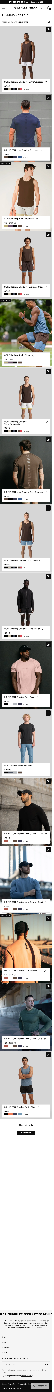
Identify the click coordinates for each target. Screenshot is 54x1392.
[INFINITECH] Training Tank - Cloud (20, 1107)
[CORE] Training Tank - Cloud (17, 355)
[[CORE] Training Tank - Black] (15, 226)
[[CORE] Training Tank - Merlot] (10, 226)
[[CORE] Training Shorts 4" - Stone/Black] (10, 89)
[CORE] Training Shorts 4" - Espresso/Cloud (23, 287)
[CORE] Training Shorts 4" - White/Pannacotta (16, 423)
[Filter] (49, 22)
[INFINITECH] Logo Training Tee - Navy (21, 150)
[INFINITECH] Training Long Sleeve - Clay (23, 970)
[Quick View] (48, 29)
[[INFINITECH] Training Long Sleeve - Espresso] (15, 841)
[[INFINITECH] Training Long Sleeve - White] (10, 841)
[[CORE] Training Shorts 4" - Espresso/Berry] (20, 89)
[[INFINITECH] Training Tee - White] (10, 704)
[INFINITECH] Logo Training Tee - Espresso (23, 492)
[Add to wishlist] (46, 82)
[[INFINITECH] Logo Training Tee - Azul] (20, 157)
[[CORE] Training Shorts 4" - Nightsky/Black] (15, 89)
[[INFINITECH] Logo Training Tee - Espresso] (6, 157)
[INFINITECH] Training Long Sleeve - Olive (23, 1039)
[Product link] (26, 60)
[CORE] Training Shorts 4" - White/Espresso (23, 82)
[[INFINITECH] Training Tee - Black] (6, 704)
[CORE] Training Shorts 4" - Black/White (22, 629)
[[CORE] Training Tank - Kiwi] (6, 226)
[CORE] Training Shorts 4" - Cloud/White (22, 560)
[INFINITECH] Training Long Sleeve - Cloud (23, 902)
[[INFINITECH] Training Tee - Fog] (15, 704)
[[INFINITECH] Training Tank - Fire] (10, 1114)
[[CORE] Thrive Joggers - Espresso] (20, 772)
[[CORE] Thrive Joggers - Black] (6, 772)
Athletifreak (12, 1384)
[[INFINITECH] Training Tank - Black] (6, 1114)
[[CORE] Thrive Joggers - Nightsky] (10, 772)
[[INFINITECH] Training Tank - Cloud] (20, 1114)
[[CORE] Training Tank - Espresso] (20, 226)
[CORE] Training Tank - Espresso (19, 219)
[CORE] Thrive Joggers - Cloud (18, 765)
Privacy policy (26, 1376)
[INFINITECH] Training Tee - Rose (19, 697)
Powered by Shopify (26, 1384)
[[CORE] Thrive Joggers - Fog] (15, 772)
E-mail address (9, 1364)
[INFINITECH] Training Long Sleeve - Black (23, 834)
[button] (3, 7)
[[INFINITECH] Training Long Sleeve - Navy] (20, 841)
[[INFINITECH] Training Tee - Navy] (20, 704)
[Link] (26, 2)
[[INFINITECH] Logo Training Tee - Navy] (15, 157)
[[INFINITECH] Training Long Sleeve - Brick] (6, 841)
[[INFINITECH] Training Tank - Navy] (15, 1114)
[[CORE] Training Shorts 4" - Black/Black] (6, 89)
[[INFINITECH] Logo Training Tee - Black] (10, 157)
